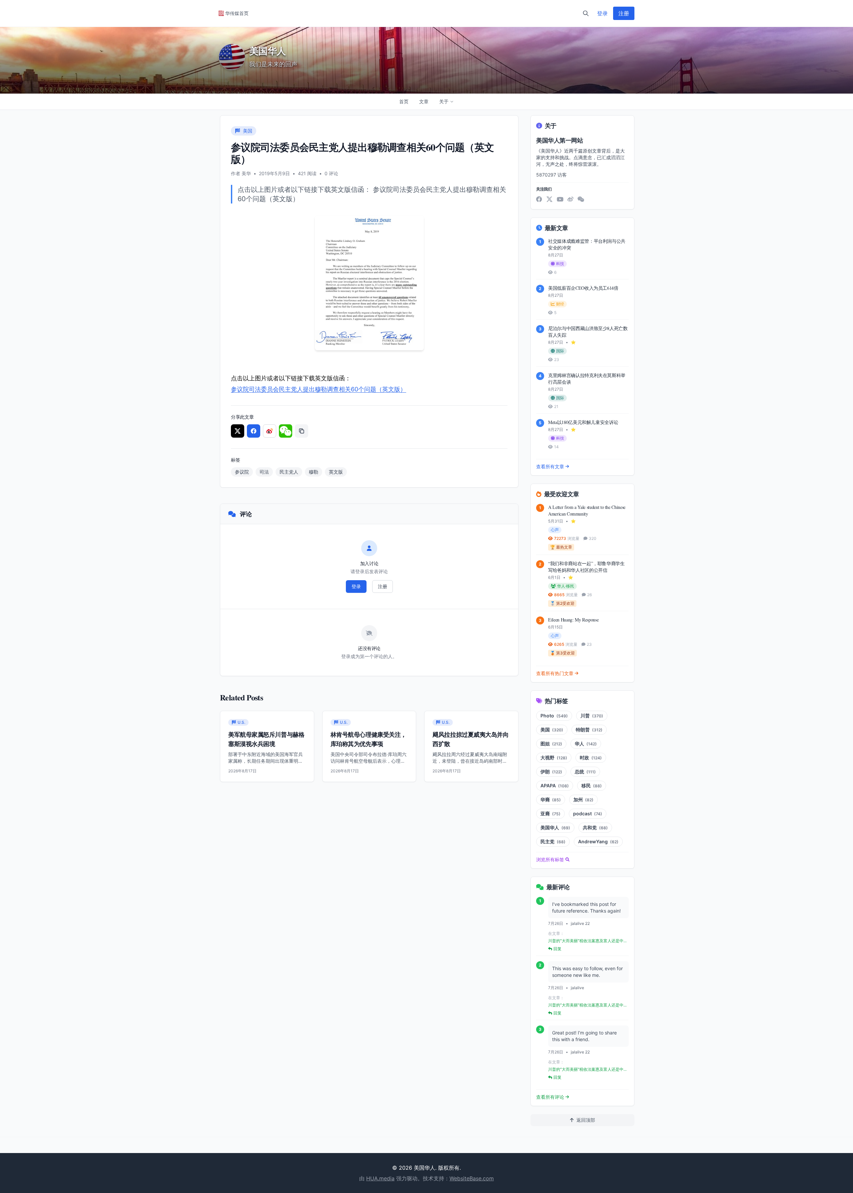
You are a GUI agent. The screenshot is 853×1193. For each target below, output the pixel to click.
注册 (623, 13)
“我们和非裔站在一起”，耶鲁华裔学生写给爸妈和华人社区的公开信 (586, 566)
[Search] (586, 13)
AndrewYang (598, 841)
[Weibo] (570, 199)
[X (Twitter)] (549, 199)
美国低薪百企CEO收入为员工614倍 (583, 288)
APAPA (554, 785)
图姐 (551, 743)
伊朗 (551, 771)
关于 (443, 101)
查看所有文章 (550, 466)
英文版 (336, 472)
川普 (591, 715)
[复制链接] (301, 431)
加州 (583, 799)
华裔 (550, 799)
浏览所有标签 (550, 859)
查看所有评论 (550, 1097)
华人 (586, 743)
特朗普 (589, 729)
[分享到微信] (285, 431)
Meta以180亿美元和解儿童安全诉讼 (583, 422)
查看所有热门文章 (554, 673)
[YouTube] (560, 199)
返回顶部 (585, 1120)
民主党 (552, 841)
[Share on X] (237, 431)
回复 (557, 948)
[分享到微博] (269, 431)
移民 (591, 785)
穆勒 (313, 472)
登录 (602, 13)
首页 (404, 101)
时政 (591, 757)
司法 (264, 472)
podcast (587, 813)
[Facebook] (539, 199)
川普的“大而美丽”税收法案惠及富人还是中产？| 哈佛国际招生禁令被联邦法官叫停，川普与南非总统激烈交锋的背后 (587, 941)
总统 (585, 771)
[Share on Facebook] (253, 431)
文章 (423, 101)
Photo (554, 715)
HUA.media (380, 1178)
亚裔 (550, 813)
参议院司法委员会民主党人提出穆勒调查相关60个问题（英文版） (318, 389)
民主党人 (289, 472)
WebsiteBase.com (471, 1178)
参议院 (242, 472)
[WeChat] (580, 199)
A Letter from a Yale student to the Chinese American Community (586, 510)
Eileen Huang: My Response (573, 619)
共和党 (595, 827)
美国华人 (555, 827)
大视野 (553, 757)
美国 (551, 729)
